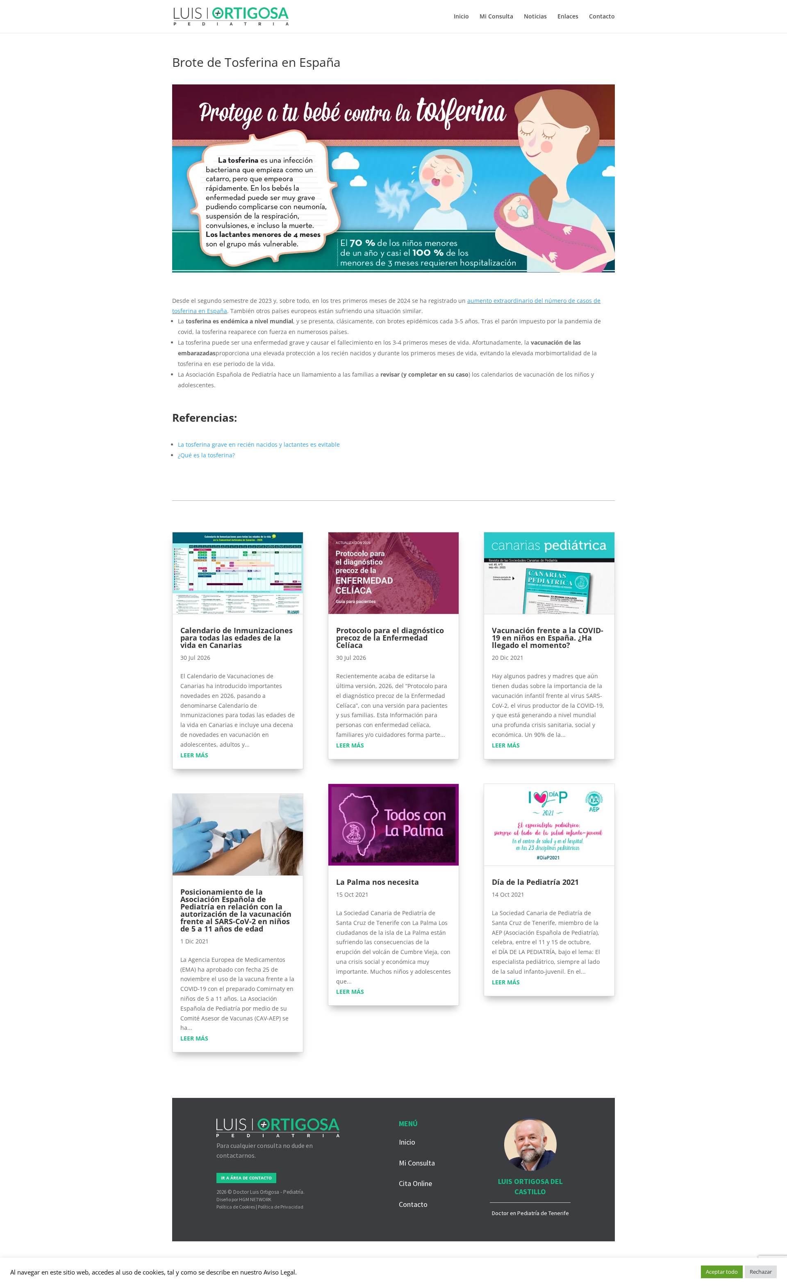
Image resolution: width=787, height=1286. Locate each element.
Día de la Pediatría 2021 (535, 882)
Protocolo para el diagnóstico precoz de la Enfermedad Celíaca (390, 637)
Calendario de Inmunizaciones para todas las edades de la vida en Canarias (236, 637)
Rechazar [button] (761, 1271)
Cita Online (415, 1183)
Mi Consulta (496, 17)
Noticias (535, 17)
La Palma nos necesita (377, 882)
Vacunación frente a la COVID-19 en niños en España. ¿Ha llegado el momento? (547, 637)
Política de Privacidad (280, 1207)
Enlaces (567, 17)
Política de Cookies (235, 1207)
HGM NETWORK (255, 1199)
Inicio (461, 17)
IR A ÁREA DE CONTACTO (246, 1178)
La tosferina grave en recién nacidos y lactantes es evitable (259, 444)
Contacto (602, 17)
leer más (194, 755)
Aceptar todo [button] (722, 1271)
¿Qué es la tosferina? (206, 455)
